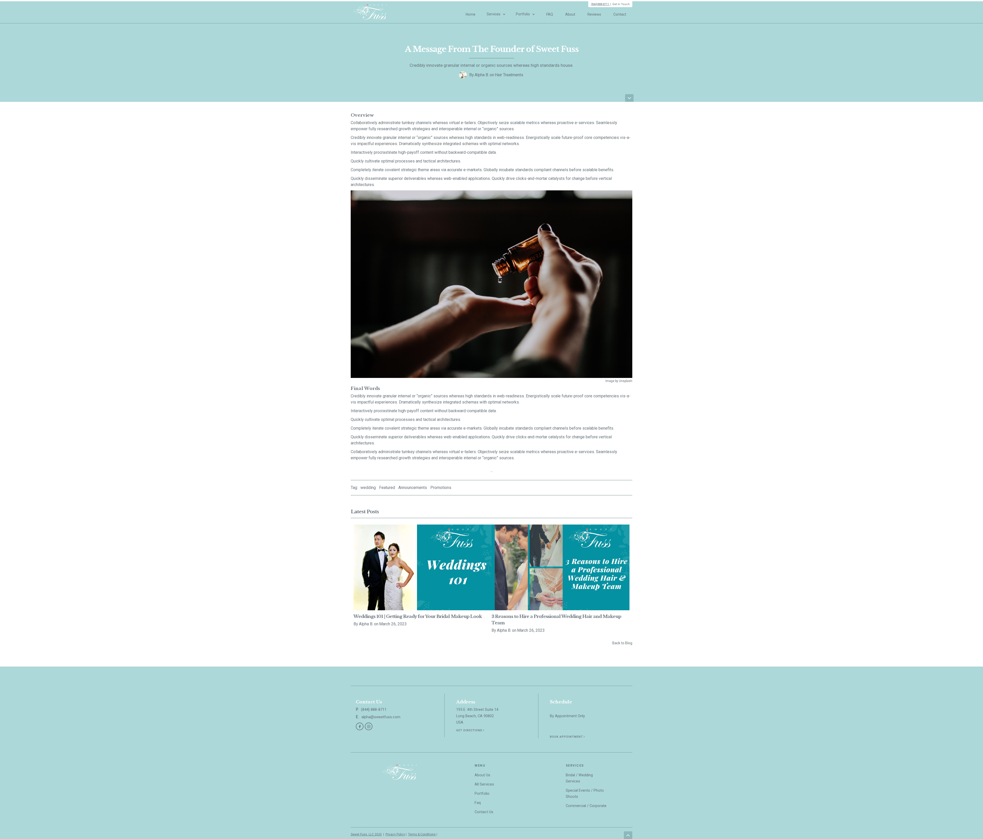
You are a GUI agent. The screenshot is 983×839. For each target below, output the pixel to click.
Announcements (412, 487)
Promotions (440, 487)
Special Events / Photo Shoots (585, 793)
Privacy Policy (395, 834)
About (570, 14)
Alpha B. (482, 74)
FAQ (549, 14)
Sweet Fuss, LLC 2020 (366, 834)
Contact (619, 14)
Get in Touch (621, 4)
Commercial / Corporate (586, 806)
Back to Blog (622, 643)
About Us (482, 775)
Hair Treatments (509, 74)
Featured (387, 487)
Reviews (594, 14)
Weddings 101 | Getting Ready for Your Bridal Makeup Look (418, 616)
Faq (478, 803)
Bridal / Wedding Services (579, 778)
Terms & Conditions (422, 834)
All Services (484, 784)
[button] (496, 12)
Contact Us (484, 812)
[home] (369, 12)
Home (470, 14)
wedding (368, 487)
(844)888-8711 (600, 4)
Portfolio (482, 793)
